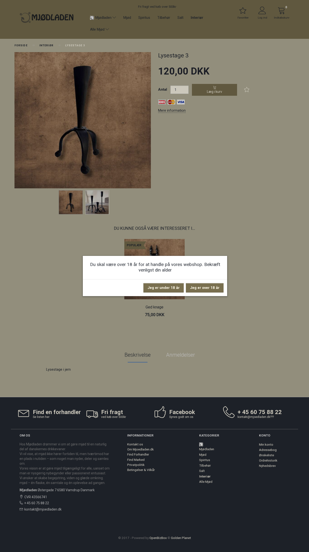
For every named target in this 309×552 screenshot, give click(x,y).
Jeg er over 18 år (204, 288)
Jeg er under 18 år (163, 288)
